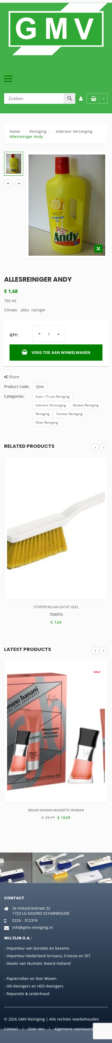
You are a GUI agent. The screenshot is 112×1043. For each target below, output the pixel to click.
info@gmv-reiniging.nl (32, 927)
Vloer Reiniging (47, 422)
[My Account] (80, 98)
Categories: (14, 396)
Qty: (14, 334)
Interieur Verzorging (74, 131)
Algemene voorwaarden (76, 1028)
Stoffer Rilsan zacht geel (56, 607)
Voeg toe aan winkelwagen (61, 352)
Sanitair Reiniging (69, 414)
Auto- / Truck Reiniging (53, 396)
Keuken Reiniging (86, 405)
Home (15, 131)
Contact (11, 1028)
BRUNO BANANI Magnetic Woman (56, 810)
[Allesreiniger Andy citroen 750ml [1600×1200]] (13, 164)
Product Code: (17, 386)
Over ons (36, 1028)
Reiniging (37, 131)
